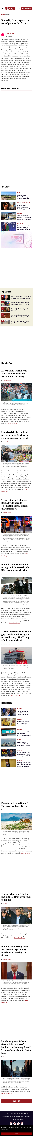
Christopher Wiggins (7, 512)
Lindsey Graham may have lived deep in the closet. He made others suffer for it (24, 765)
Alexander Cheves (6, 442)
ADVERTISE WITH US (6, 1117)
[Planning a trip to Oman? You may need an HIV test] (16, 821)
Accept (16, 1133)
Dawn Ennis (5, 809)
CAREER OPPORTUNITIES (22, 1114)
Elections (20, 223)
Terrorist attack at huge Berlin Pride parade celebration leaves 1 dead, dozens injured (14, 504)
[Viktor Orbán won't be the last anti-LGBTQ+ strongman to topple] (16, 915)
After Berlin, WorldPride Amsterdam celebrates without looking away (14, 373)
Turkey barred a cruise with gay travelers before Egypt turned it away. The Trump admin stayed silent (16, 636)
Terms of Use (4, 1129)
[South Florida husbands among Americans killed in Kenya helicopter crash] (8, 195)
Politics (19, 719)
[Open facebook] (11, 1123)
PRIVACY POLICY (16, 1117)
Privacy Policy (26, 1127)
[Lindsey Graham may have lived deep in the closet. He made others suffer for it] (8, 763)
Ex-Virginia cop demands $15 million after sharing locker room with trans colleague (23, 745)
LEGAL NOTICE (20, 1120)
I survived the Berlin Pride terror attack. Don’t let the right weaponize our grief (15, 435)
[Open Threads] (18, 1123)
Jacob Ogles (5, 574)
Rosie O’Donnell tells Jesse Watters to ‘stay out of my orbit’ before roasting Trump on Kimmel (24, 755)
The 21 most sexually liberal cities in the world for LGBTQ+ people (20, 304)
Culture (19, 750)
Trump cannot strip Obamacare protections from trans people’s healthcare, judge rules (24, 735)
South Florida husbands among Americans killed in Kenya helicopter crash (23, 198)
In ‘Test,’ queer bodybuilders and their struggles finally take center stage (23, 207)
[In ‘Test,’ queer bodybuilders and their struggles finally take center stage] (8, 206)
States (19, 740)
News (18, 192)
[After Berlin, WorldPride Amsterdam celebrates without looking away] (16, 392)
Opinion (19, 760)
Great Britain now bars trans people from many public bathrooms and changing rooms (21, 323)
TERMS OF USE (12, 1120)
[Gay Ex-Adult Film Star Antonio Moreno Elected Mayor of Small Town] (5, 316)
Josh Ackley (5, 903)
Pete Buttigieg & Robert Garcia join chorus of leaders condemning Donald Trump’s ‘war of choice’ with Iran (16, 1047)
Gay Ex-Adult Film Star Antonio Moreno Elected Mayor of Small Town (21, 316)
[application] (16, 239)
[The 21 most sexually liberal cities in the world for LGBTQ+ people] (5, 303)
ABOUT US (13, 1114)
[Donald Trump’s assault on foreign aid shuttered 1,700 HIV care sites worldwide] (16, 585)
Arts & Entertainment (23, 203)
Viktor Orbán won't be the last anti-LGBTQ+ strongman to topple (16, 896)
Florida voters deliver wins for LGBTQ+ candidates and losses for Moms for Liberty (24, 228)
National (19, 213)
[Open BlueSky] (14, 1123)
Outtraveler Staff (10, 33)
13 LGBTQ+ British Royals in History (19, 309)
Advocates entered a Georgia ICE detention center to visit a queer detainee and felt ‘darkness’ (24, 219)
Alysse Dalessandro (7, 380)
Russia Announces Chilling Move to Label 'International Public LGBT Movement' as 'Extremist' (21, 298)
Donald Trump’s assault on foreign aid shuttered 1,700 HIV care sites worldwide (15, 567)
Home (3, 14)
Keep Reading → (13, 423)
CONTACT (7, 1114)
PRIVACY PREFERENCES (26, 1117)
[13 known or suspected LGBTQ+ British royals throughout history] (5, 309)
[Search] (19, 8)
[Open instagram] (22, 1123)
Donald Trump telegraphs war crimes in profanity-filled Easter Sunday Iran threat (14, 951)
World (8, 14)
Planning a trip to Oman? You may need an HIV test (14, 804)
